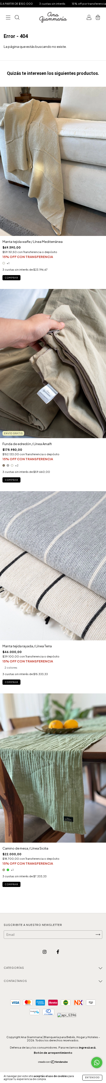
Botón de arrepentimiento (53, 1052)
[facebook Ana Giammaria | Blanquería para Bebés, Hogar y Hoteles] (57, 952)
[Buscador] (17, 18)
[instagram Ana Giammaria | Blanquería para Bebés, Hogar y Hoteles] (45, 952)
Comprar (11, 277)
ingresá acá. (87, 1047)
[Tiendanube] (53, 1062)
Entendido (92, 1077)
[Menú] (8, 18)
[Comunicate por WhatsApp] (96, 1062)
